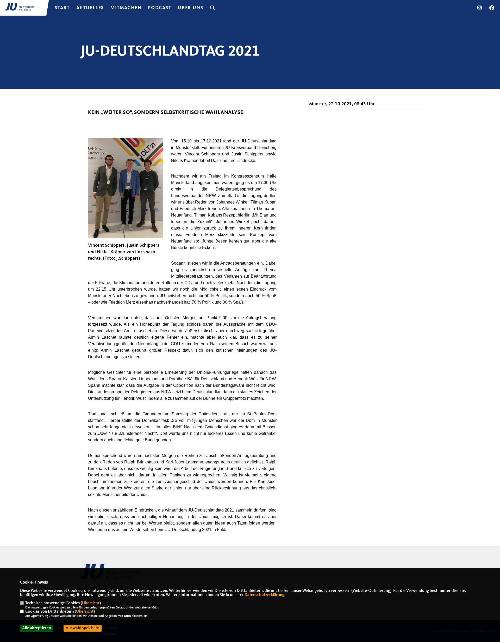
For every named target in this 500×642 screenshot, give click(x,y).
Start (62, 7)
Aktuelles (90, 7)
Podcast (159, 7)
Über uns (190, 7)
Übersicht (90, 603)
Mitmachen (125, 7)
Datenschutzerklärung (264, 595)
